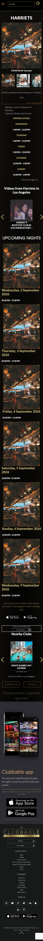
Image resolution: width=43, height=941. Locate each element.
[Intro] (21, 934)
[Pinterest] (24, 909)
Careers (21, 882)
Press (21, 867)
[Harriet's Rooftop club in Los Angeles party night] (21, 211)
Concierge (21, 885)
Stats (21, 890)
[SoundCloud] (30, 903)
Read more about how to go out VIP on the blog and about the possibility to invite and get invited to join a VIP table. (21, 791)
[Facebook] (18, 903)
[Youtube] (12, 903)
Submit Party (21, 892)
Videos (21, 857)
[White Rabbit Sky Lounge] (21, 652)
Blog (21, 855)
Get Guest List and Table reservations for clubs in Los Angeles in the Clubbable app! (21, 606)
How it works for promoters (21, 862)
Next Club (31, 684)
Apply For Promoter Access (21, 864)
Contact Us (21, 880)
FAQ (21, 869)
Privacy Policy (30, 928)
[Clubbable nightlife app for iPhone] (12, 619)
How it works (21, 860)
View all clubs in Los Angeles (21, 676)
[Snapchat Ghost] (35, 903)
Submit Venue (21, 887)
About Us (21, 878)
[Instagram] (6, 903)
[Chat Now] (38, 4)
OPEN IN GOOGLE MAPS (33, 103)
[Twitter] (24, 903)
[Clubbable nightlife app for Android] (30, 619)
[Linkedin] (18, 909)
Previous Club (12, 684)
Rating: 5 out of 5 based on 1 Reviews (18, 109)
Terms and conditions (14, 928)
